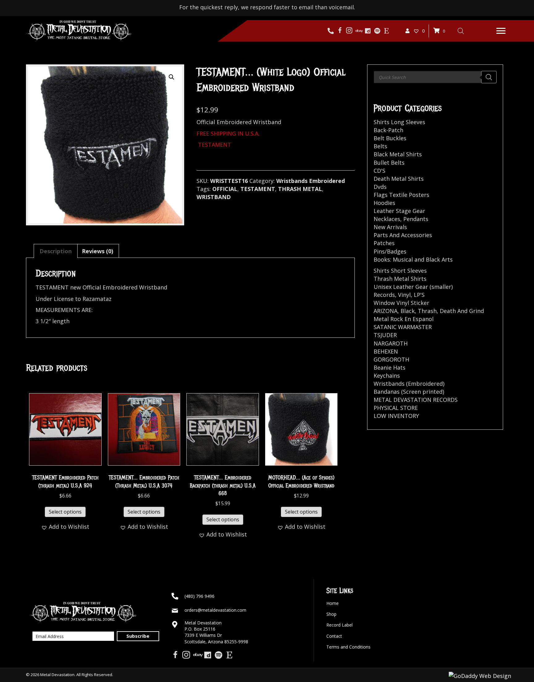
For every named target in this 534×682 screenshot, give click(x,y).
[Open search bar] (461, 30)
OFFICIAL (224, 189)
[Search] (489, 77)
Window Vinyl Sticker (401, 302)
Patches (384, 243)
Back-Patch (388, 130)
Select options (65, 511)
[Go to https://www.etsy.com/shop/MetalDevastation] (386, 31)
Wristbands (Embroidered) (409, 383)
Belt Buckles (390, 138)
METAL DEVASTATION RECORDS (416, 399)
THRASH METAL (300, 189)
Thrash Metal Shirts (400, 278)
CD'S (379, 170)
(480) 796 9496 (199, 596)
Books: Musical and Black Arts (413, 259)
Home (332, 603)
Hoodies (384, 202)
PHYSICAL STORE (396, 407)
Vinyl (404, 294)
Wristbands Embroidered (310, 181)
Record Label (339, 625)
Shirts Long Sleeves (399, 122)
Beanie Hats (389, 367)
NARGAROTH (391, 343)
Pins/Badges (390, 251)
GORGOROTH (391, 359)
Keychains (387, 375)
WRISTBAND (214, 197)
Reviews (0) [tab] (97, 251)
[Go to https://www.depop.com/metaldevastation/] (368, 31)
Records (384, 294)
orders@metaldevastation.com (215, 610)
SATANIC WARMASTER (403, 327)
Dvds (380, 186)
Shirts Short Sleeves (400, 270)
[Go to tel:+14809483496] (331, 31)
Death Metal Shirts (399, 178)
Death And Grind (462, 311)
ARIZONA (385, 311)
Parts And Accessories (403, 235)
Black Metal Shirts (398, 154)
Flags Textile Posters (401, 194)
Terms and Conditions (348, 647)
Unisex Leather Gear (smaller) (413, 286)
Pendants (415, 219)
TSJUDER (385, 335)
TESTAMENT (257, 189)
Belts (380, 146)
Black (407, 311)
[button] (501, 31)
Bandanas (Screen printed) (409, 391)
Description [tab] (56, 251)
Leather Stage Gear (399, 211)
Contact (334, 636)
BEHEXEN (386, 351)
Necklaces (387, 219)
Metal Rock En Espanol (404, 319)
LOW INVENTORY (396, 415)
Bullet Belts (389, 162)
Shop (331, 614)
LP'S (419, 294)
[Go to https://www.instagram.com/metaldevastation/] (349, 31)
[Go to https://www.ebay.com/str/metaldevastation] (358, 31)
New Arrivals (390, 227)
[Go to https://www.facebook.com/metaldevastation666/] (340, 31)
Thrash (427, 311)
